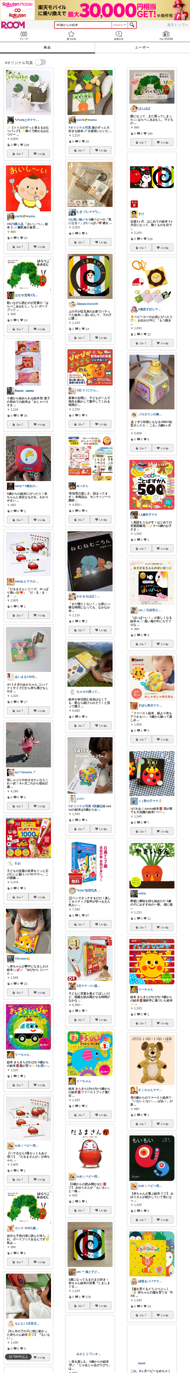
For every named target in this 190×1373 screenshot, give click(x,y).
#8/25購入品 (15, 224)
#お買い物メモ (78, 219)
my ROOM (166, 35)
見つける (71, 35)
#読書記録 (98, 806)
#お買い (41, 1065)
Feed (24, 35)
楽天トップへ (177, 25)
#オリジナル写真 (80, 127)
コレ (18, 154)
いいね (41, 154)
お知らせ (118, 35)
